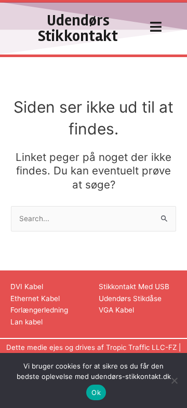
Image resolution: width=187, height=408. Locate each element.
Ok (96, 392)
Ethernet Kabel (35, 298)
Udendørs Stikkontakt (78, 28)
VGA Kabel (116, 310)
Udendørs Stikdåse (130, 298)
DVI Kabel (26, 286)
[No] (174, 380)
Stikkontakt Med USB (134, 286)
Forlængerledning (39, 310)
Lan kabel (26, 322)
